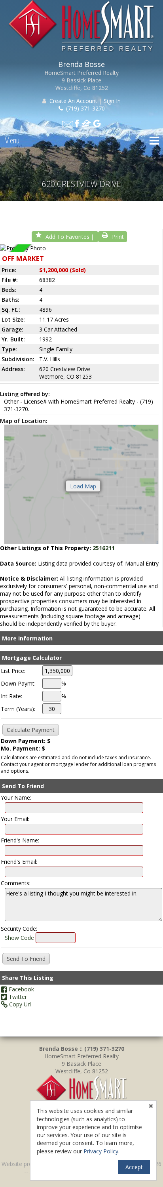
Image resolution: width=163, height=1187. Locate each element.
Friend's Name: (20, 840)
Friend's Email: (19, 861)
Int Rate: (11, 696)
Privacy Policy (100, 1151)
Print (118, 236)
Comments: (15, 883)
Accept (134, 1167)
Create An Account (73, 101)
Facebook (20, 989)
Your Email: (15, 819)
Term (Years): (18, 709)
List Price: (13, 670)
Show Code (19, 937)
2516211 (104, 548)
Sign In (112, 101)
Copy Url (19, 1004)
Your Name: (16, 797)
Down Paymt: (18, 683)
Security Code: (19, 928)
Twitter (17, 996)
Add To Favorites (67, 236)
